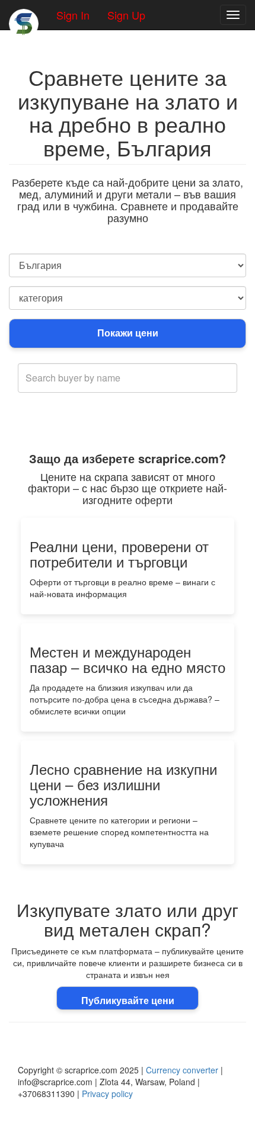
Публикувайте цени (127, 1000)
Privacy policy (107, 1093)
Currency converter (182, 1070)
